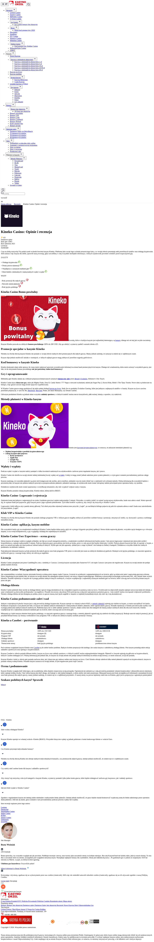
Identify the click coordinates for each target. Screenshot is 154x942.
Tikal (14, 909)
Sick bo (17, 94)
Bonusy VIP (14, 115)
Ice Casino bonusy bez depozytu (26, 24)
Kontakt (14, 901)
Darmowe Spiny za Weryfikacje (21, 131)
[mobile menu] (5, 4)
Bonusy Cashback (16, 119)
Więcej (3, 685)
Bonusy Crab (14, 117)
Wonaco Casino (15, 38)
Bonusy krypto (15, 126)
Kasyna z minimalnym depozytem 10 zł (28, 66)
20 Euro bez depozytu (22, 111)
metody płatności (98, 604)
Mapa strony (67, 901)
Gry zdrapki (18, 102)
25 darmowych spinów (18, 133)
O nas (3, 901)
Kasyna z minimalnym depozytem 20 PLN (29, 68)
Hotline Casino (15, 44)
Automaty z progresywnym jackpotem (23, 145)
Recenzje (9, 10)
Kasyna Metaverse (21, 80)
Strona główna (6, 204)
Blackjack (31, 391)
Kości (16, 92)
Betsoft (77, 379)
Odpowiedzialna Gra (86, 905)
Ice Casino (14, 22)
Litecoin (17, 175)
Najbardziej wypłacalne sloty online (22, 143)
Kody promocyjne (16, 124)
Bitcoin (17, 171)
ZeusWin (4, 822)
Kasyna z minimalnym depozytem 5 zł (28, 64)
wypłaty (61, 475)
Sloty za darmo (15, 147)
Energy (9, 909)
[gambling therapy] (58, 923)
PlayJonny (13, 32)
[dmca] (93, 923)
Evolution (83, 379)
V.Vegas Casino (15, 19)
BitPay (16, 179)
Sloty (8, 141)
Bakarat (17, 90)
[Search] (3, 190)
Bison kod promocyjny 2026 (24, 30)
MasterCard (18, 167)
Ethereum (17, 173)
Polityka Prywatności (29, 901)
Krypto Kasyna (16, 77)
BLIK (16, 163)
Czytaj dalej (5, 881)
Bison (13, 28)
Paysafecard (18, 161)
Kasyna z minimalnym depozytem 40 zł (28, 70)
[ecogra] (74, 923)
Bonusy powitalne (16, 113)
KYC (19, 901)
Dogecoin (17, 177)
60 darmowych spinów (18, 137)
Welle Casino (5, 813)
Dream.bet (4, 809)
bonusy (117, 340)
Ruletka (17, 98)
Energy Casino (15, 15)
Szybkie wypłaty (16, 185)
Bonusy (8, 105)
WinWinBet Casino (8, 811)
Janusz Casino (6, 818)
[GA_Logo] (86, 923)
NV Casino (14, 36)
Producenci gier (15, 151)
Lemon (3, 909)
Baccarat (39, 391)
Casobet (36, 648)
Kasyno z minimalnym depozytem (22, 60)
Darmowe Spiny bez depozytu (46, 905)
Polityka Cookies (43, 901)
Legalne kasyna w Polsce (19, 84)
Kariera (8, 901)
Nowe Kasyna (15, 56)
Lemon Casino (15, 13)
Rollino (43, 909)
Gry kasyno (14, 87)
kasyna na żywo (55, 388)
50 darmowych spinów (18, 135)
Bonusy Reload (15, 121)
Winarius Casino (16, 40)
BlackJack (18, 96)
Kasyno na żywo (16, 72)
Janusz (23, 909)
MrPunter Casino (16, 17)
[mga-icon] (41, 923)
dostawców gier (64, 379)
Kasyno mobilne (16, 74)
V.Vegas (29, 909)
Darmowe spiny (11, 129)
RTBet (3, 815)
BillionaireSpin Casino (18, 48)
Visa (16, 165)
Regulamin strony (56, 901)
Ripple (16, 181)
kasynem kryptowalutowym (87, 448)
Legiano (4, 807)
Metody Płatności (16, 159)
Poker (16, 100)
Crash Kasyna (19, 82)
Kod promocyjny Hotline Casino (26, 46)
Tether (16, 183)
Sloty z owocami (16, 149)
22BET (12, 50)
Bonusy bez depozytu (18, 109)
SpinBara (13, 34)
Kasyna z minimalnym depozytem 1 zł (28, 62)
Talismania (5, 820)
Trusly (16, 169)
